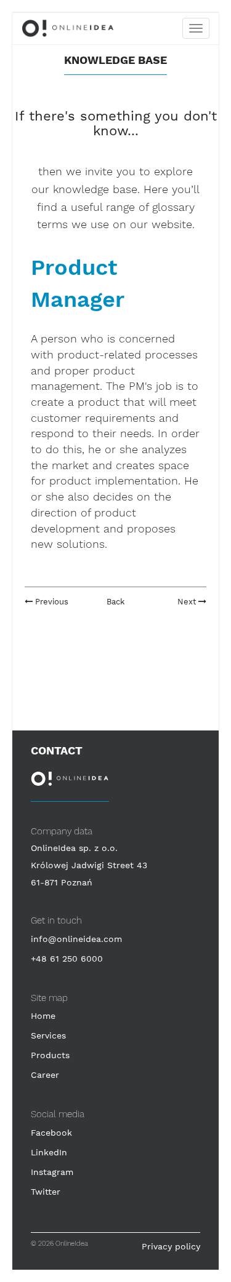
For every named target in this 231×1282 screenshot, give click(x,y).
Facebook (51, 1133)
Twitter (45, 1192)
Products (50, 1055)
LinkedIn (49, 1152)
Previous (50, 601)
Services (48, 1035)
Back (115, 601)
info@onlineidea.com (76, 939)
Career (45, 1075)
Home (43, 1016)
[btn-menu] (195, 28)
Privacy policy (171, 1246)
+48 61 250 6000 (67, 958)
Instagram (52, 1172)
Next (187, 601)
